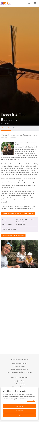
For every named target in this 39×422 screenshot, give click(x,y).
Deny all (19, 415)
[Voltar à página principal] (6, 3)
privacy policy (31, 401)
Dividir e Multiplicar (20, 384)
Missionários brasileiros (19, 387)
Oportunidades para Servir (19, 369)
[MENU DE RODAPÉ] (35, 3)
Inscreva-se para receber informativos (20, 372)
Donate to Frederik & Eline (18, 213)
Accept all (19, 406)
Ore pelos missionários (19, 363)
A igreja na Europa (19, 381)
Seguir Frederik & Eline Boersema (13, 235)
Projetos (15, 128)
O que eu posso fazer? (19, 360)
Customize (19, 411)
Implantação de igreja (19, 377)
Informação (6, 128)
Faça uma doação (19, 366)
